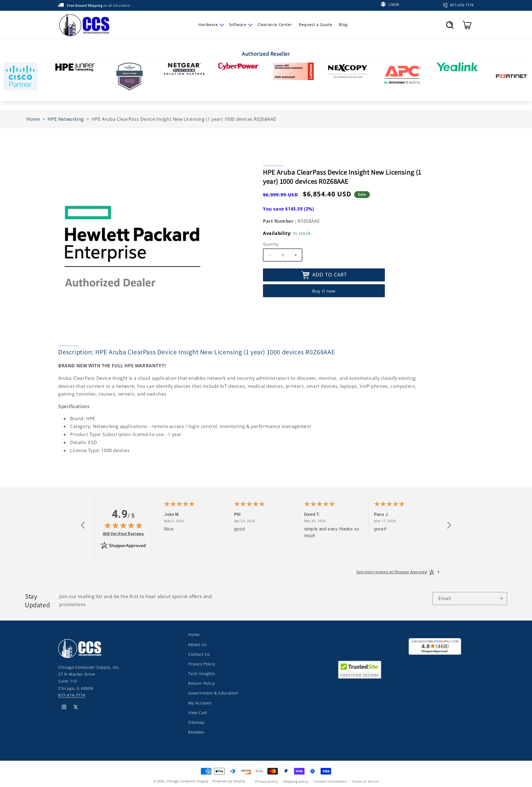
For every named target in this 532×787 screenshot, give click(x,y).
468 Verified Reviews (123, 533)
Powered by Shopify (229, 781)
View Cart (197, 712)
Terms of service (365, 781)
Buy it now (324, 291)
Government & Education (213, 693)
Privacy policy (266, 781)
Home (194, 634)
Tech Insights (201, 673)
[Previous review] (83, 525)
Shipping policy (295, 781)
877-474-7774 (71, 695)
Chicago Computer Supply (187, 781)
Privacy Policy (201, 663)
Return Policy (201, 683)
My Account (199, 702)
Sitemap (196, 722)
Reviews (196, 731)
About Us (197, 644)
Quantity (270, 244)
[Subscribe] (501, 598)
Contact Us (199, 654)
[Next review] (449, 525)
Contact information (330, 781)
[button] (210, 24)
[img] (123, 525)
